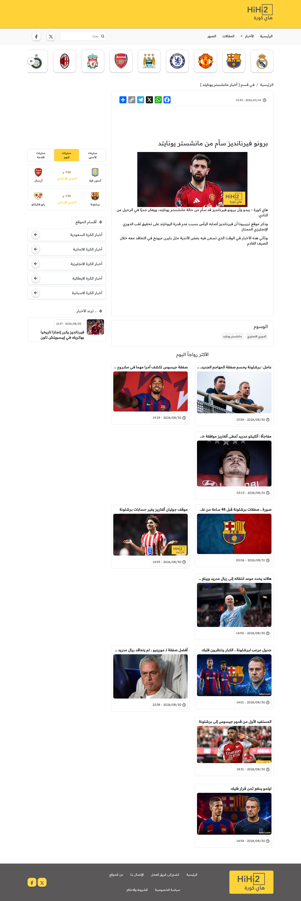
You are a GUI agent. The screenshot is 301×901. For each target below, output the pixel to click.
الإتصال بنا (137, 875)
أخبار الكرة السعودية (86, 234)
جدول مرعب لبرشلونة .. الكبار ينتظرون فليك (236, 650)
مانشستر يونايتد (232, 336)
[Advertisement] (108, 13)
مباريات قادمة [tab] (40, 155)
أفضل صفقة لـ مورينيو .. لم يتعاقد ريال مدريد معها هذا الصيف (150, 650)
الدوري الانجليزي (256, 336)
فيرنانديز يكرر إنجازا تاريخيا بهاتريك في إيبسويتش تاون (62, 334)
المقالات (228, 36)
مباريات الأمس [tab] (92, 155)
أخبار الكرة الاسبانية (87, 293)
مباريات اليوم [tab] (66, 155)
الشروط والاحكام (137, 890)
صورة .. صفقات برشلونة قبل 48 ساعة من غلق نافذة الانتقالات (234, 509)
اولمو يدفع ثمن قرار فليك (251, 788)
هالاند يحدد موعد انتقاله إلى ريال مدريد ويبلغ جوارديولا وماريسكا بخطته (234, 578)
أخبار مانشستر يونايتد (220, 84)
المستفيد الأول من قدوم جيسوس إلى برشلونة (235, 721)
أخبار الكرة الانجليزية (86, 263)
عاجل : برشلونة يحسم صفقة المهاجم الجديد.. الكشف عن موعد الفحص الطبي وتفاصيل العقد (234, 367)
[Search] (103, 36)
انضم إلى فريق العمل (165, 875)
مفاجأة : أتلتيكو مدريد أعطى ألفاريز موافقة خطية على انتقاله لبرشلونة (234, 436)
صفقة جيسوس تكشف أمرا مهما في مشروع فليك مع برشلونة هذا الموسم (150, 367)
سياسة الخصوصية (167, 890)
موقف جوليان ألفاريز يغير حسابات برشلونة (153, 509)
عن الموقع (116, 875)
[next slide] (31, 61)
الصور (212, 36)
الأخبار (249, 36)
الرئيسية (266, 36)
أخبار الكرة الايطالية (87, 278)
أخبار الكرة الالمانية (87, 249)
